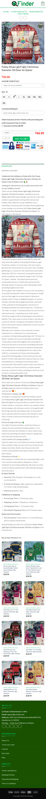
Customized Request (10, 109)
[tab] (23, 166)
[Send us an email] (16, 726)
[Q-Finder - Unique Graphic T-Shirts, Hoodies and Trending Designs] (23, 4)
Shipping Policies (8, 775)
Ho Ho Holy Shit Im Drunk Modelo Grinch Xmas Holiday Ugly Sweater (10, 569)
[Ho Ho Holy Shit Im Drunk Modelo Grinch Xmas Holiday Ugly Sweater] (12, 551)
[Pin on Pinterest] (20, 153)
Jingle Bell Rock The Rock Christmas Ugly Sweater (10, 691)
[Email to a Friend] (16, 153)
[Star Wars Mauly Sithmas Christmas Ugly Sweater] (34, 673)
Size (3, 92)
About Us (5, 740)
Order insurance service (11, 120)
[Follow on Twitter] (12, 726)
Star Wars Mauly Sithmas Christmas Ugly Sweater (34, 691)
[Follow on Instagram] (8, 726)
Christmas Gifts (19, 12)
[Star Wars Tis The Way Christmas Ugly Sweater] (34, 633)
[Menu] (3, 3)
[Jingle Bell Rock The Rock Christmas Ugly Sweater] (12, 673)
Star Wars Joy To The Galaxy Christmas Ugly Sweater (10, 612)
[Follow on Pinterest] (20, 726)
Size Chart (5, 753)
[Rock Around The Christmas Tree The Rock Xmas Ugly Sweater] (12, 633)
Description (7, 166)
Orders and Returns (9, 770)
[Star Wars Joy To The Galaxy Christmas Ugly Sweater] (12, 593)
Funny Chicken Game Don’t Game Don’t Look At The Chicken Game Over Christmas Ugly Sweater (34, 570)
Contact (5, 749)
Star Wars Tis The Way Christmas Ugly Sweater (34, 651)
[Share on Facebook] (8, 153)
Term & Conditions (9, 783)
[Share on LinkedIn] (24, 153)
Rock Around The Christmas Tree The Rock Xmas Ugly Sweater (11, 651)
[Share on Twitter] (12, 153)
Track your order (8, 745)
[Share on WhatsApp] (4, 153)
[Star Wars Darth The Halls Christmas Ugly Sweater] (34, 593)
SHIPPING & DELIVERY (10, 171)
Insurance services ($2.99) (13, 126)
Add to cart (21, 139)
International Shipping (10, 779)
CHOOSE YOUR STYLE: (11, 81)
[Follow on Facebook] (4, 726)
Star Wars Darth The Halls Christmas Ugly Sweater (33, 612)
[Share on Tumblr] (28, 153)
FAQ (3, 757)
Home (6, 12)
